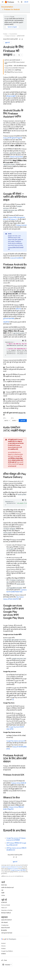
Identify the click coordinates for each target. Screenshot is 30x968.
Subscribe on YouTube (6, 910)
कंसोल (12, 217)
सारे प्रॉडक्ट (3, 953)
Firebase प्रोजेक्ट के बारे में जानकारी (15, 247)
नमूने (2, 890)
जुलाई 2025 (13, 439)
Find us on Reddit (5, 905)
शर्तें (2, 960)
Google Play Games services (14, 741)
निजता (5, 960)
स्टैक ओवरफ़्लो (4, 922)
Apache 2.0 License (13, 868)
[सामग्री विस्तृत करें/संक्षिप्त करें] (21, 60)
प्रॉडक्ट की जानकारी (5, 927)
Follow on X (4, 907)
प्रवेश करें (26, 2)
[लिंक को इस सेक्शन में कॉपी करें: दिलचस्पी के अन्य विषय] (4, 834)
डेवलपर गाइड (4, 885)
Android (3, 943)
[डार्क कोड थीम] (23, 340)
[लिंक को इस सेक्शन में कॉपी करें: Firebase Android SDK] (4, 778)
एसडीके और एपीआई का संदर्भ (7, 887)
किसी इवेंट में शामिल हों (6, 913)
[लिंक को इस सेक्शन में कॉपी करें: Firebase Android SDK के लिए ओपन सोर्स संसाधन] (12, 762)
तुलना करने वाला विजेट (8, 318)
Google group (4, 925)
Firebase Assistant (21, 225)
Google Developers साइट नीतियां (18, 870)
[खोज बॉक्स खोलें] (19, 2)
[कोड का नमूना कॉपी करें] (25, 340)
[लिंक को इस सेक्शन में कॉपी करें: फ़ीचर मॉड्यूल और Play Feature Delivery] (24, 477)
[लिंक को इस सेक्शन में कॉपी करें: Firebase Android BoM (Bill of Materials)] (4, 271)
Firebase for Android (12, 9)
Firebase (5, 34)
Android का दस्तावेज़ (15, 258)
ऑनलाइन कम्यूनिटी (11, 96)
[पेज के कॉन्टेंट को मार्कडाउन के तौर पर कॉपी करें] (19, 55)
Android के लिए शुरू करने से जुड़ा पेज (12, 138)
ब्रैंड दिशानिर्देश (4, 930)
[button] (15, 369)
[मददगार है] (20, 39)
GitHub (3, 895)
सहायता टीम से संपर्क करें (6, 920)
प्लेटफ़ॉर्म (5, 322)
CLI (14, 219)
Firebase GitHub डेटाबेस (17, 783)
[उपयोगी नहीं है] (22, 39)
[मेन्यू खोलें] (2, 2)
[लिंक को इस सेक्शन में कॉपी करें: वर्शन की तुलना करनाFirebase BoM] (6, 415)
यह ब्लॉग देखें (4, 902)
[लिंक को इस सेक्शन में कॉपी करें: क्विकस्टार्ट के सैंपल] (21, 798)
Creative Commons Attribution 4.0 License (11, 867)
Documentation (7, 7)
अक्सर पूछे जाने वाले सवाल (6, 933)
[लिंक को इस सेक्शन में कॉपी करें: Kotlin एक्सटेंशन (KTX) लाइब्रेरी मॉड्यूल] (4, 434)
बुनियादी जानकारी (20, 36)
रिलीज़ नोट (18, 309)
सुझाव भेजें (7, 42)
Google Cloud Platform (7, 951)
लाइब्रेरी (2, 892)
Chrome (3, 946)
